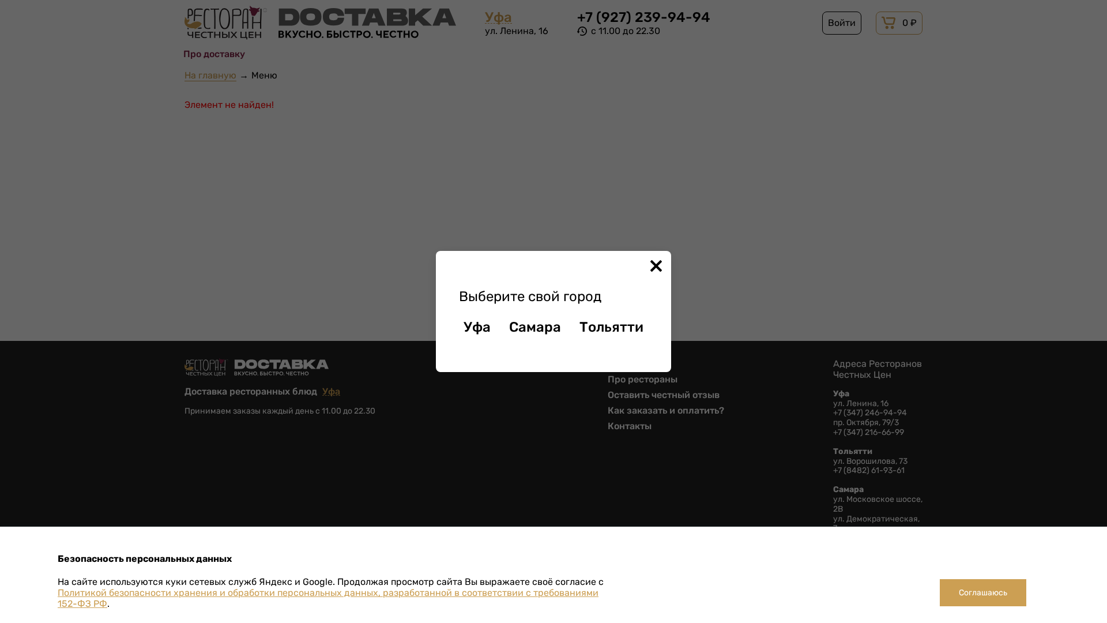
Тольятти (611, 327)
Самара (535, 327)
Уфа (477, 327)
